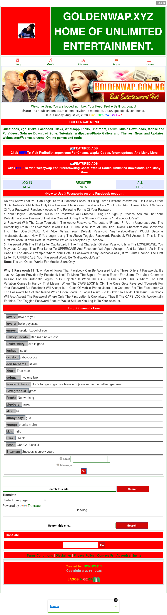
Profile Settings (114, 106)
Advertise (123, 555)
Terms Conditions (40, 555)
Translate (34, 505)
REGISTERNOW (83, 184)
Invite (137, 555)
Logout (131, 106)
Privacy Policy (84, 555)
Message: (66, 465)
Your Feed (95, 106)
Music (51, 64)
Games (83, 64)
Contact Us (105, 555)
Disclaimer (63, 555)
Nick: (66, 459)
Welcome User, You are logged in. (55, 106)
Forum (149, 64)
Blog (18, 64)
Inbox (82, 106)
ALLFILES (140, 184)
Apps (116, 64)
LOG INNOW (27, 184)
